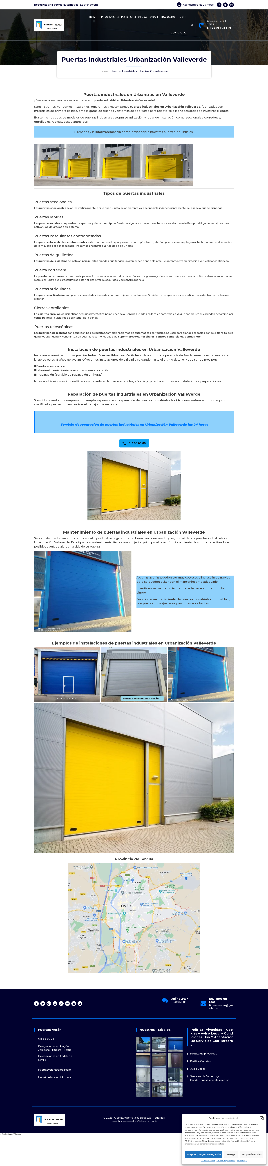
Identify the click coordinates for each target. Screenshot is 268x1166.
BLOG (182, 17)
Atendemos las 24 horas (198, 4)
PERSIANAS (108, 17)
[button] (261, 1118)
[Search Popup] (192, 25)
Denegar (231, 1154)
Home (104, 71)
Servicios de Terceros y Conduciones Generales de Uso (209, 1078)
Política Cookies (208, 1160)
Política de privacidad (226, 1160)
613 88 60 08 (219, 28)
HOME (93, 17)
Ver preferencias (251, 1154)
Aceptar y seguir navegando (203, 1154)
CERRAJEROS (147, 17)
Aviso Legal (242, 1160)
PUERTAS (127, 17)
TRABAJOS (167, 17)
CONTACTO (178, 32)
